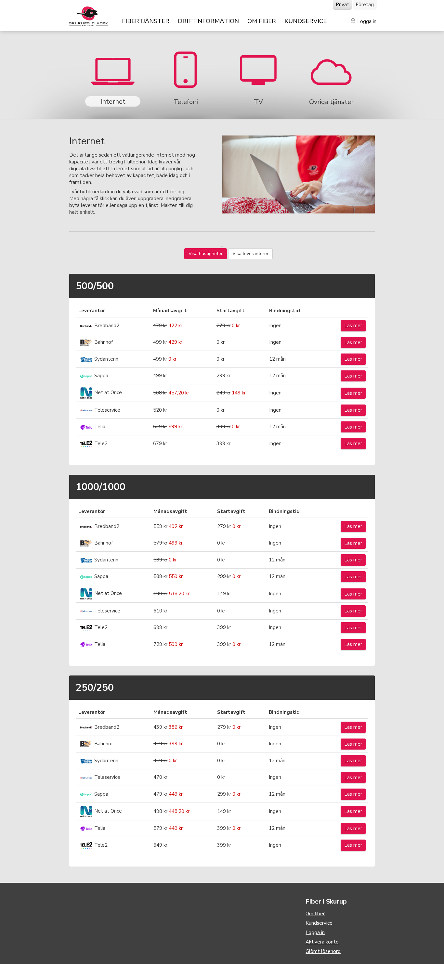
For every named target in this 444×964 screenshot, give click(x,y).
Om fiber (315, 913)
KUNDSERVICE (305, 21)
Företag (365, 4)
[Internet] (113, 78)
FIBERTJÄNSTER (145, 21)
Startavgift (230, 310)
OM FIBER (261, 21)
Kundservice (319, 923)
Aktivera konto (322, 942)
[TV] (259, 78)
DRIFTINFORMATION (208, 21)
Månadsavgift (170, 310)
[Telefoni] (186, 78)
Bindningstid (284, 310)
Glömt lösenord (323, 951)
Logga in (366, 21)
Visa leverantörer (250, 254)
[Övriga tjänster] (331, 78)
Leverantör (91, 310)
